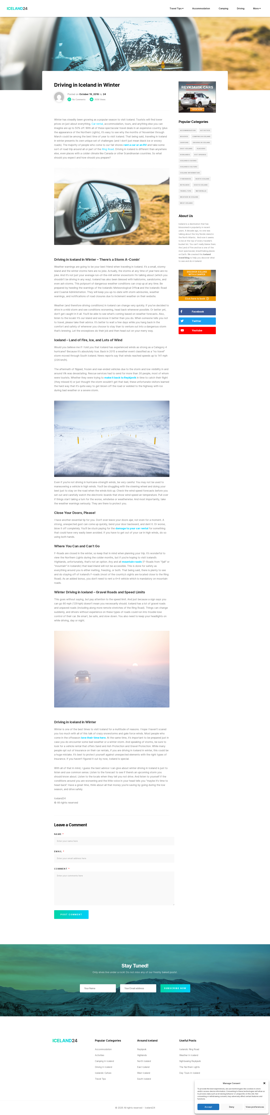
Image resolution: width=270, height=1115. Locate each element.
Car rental (97, 123)
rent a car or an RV (135, 144)
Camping (223, 8)
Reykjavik (184, 185)
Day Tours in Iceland (189, 1073)
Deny (231, 1107)
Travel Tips (176, 8)
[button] (264, 1083)
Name (59, 834)
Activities (205, 130)
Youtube (197, 330)
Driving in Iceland (201, 142)
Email (59, 851)
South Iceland (201, 185)
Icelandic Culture (188, 167)
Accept (208, 1107)
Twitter (196, 321)
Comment (62, 869)
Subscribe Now (175, 988)
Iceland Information (190, 173)
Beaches (184, 136)
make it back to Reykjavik (120, 377)
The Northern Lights (189, 1067)
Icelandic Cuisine (188, 160)
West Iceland (186, 203)
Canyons (184, 142)
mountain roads (132, 561)
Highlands (185, 154)
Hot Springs (200, 154)
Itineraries (185, 179)
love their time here (93, 737)
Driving (240, 8)
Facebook (198, 311)
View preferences (255, 1107)
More (256, 8)
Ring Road (108, 149)
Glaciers (201, 148)
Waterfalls (201, 191)
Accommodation (201, 8)
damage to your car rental (131, 528)
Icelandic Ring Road (189, 1049)
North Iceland (202, 179)
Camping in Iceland (201, 136)
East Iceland (186, 148)
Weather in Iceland (189, 197)
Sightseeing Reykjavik (190, 1061)
